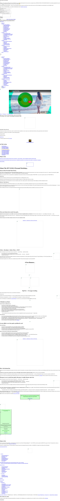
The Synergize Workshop (5, 151)
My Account (11, 19)
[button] (3, 40)
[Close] (0, 55)
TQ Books (5, 37)
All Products (3, 486)
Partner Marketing (6, 49)
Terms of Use (47, 494)
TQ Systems (3, 489)
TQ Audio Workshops (7, 38)
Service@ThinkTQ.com (41, 494)
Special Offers (4, 483)
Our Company (6, 83)
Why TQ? (3, 56)
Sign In (8, 19)
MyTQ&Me (12, 462)
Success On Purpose (6, 36)
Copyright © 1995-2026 (3, 494)
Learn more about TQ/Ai (3, 446)
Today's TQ (5, 75)
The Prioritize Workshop (5, 150)
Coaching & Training (6, 43)
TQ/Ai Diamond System (7, 33)
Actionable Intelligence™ (30, 142)
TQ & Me (5, 64)
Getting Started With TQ (7, 25)
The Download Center (7, 44)
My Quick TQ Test (6, 26)
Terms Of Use (4, 472)
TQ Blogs (1, 481)
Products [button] (3, 32)
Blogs (2, 52)
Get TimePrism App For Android (8, 34)
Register (14, 19)
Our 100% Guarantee (5, 492)
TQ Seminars (3, 491)
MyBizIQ (1, 478)
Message (1, 16)
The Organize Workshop (5, 152)
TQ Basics (5, 46)
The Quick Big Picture (7, 79)
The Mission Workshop (5, 147)
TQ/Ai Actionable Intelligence (8, 41)
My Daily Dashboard (6, 24)
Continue (1, 17)
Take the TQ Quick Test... (12, 443)
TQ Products (3, 482)
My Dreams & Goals (6, 29)
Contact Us (5, 50)
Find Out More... (2, 161)
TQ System (10, 138)
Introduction (5, 76)
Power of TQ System (16, 393)
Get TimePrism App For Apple (8, 68)
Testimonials (5, 39)
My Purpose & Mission (7, 28)
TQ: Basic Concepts (4, 467)
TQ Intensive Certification (7, 72)
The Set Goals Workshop (5, 149)
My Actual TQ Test (6, 60)
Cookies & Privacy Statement (53, 494)
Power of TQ (5, 35)
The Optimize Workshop (5, 153)
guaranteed (40, 375)
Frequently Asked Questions (7, 48)
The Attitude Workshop (5, 148)
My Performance (6, 27)
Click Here (46, 498)
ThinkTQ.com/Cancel (24, 6)
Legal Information (6, 51)
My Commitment (6, 30)
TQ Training (2, 473)
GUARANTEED (13, 298)
